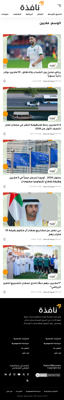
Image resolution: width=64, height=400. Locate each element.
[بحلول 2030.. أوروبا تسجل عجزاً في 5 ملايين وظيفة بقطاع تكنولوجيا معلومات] (32, 157)
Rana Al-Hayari (49, 81)
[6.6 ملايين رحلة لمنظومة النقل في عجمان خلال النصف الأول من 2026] (32, 104)
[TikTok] (10, 375)
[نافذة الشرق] (32, 5)
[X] (23, 375)
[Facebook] (28, 375)
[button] (58, 5)
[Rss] (27, 381)
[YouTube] (19, 375)
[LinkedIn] (5, 375)
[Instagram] (14, 375)
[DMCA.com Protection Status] (48, 375)
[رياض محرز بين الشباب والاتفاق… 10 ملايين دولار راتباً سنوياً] (32, 51)
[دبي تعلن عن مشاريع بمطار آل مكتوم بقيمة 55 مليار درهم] (32, 209)
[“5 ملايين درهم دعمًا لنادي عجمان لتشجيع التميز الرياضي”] (32, 262)
